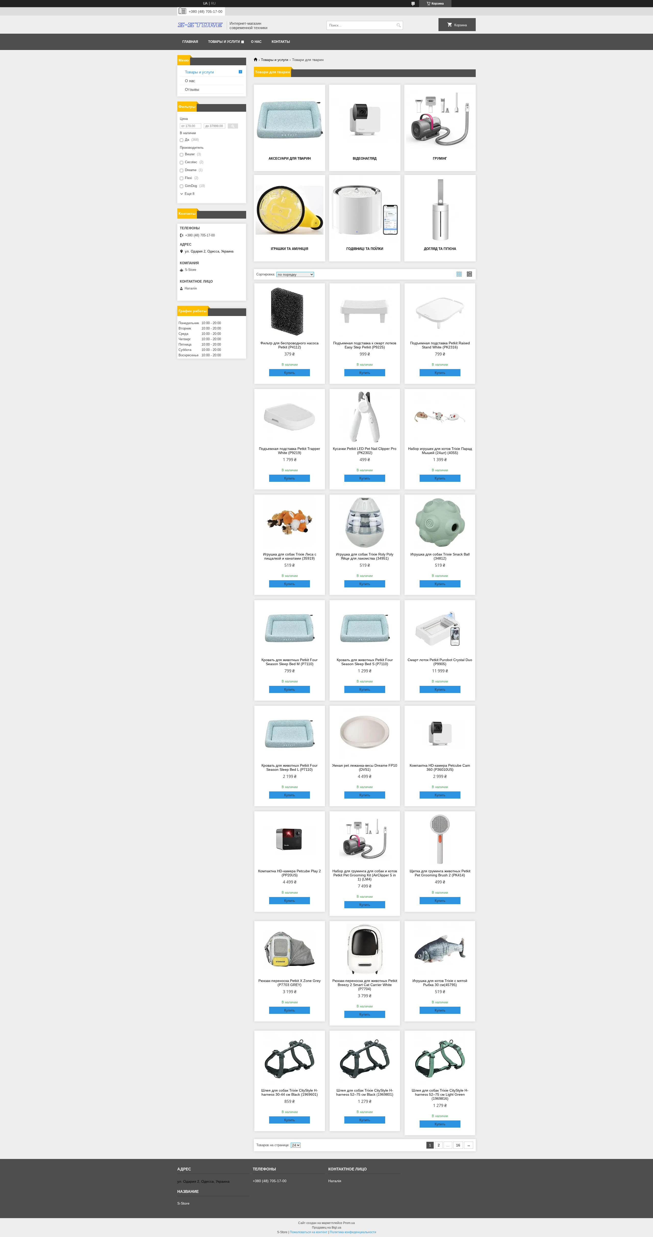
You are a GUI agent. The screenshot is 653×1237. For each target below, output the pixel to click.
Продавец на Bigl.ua (326, 1227)
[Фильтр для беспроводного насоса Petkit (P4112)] (289, 311)
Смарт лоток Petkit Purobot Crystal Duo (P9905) (440, 662)
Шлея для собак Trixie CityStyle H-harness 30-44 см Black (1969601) (289, 1092)
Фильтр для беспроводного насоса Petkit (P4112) (289, 345)
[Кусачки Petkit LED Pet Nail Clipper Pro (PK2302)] (365, 417)
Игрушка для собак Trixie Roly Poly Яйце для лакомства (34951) (364, 556)
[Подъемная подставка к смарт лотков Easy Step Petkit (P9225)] (365, 311)
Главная (190, 42)
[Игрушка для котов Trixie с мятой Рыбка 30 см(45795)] (440, 949)
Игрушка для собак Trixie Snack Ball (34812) (440, 556)
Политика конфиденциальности (353, 1232)
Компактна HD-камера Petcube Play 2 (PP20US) (289, 873)
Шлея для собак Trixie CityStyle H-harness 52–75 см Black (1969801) (364, 1092)
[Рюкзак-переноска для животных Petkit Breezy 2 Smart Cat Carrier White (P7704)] (365, 949)
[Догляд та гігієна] (440, 210)
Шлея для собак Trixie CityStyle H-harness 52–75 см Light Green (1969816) (440, 1094)
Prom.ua (349, 1223)
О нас (256, 42)
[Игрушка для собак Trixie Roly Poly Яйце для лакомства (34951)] (365, 522)
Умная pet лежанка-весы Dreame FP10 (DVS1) (364, 767)
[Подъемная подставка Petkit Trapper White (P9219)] (289, 417)
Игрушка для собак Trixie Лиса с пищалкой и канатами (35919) (289, 556)
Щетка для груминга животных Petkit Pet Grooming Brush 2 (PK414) (440, 873)
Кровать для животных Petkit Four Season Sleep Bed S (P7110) (365, 662)
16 (458, 1145)
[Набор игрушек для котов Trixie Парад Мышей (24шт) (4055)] (440, 417)
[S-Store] (200, 25)
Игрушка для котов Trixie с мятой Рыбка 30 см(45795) (439, 983)
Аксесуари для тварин (290, 158)
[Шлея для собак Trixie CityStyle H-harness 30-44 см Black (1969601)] (289, 1058)
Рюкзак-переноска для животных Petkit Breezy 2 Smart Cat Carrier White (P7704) (364, 985)
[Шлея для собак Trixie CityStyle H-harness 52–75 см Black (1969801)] (365, 1058)
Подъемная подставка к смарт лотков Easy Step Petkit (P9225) (364, 345)
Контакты (281, 42)
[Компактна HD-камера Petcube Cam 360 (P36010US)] (440, 733)
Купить (289, 373)
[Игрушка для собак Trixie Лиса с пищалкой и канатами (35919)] (289, 522)
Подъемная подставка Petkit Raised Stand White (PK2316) (440, 345)
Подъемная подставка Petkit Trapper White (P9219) (289, 451)
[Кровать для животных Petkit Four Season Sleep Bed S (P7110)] (365, 628)
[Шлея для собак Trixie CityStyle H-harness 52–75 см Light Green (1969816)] (440, 1058)
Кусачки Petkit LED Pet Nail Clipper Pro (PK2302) (364, 451)
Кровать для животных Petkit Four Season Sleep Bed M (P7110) (289, 662)
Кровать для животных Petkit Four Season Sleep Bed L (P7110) (289, 767)
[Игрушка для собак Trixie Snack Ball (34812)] (440, 522)
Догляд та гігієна (440, 249)
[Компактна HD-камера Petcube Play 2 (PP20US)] (289, 839)
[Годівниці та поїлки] (364, 210)
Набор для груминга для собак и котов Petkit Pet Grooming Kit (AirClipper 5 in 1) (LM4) (364, 875)
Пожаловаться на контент (309, 1232)
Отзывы (192, 89)
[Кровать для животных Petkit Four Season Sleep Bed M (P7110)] (289, 628)
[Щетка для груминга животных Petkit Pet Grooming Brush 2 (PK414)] (440, 839)
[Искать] (398, 25)
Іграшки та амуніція (289, 249)
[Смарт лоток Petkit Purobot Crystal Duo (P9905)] (440, 628)
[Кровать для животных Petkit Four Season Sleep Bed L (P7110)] (289, 733)
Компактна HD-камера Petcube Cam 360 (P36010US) (440, 767)
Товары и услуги (224, 42)
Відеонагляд (364, 158)
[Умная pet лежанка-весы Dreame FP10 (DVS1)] (365, 733)
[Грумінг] (440, 120)
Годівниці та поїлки (364, 249)
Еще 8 (189, 194)
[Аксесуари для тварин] (289, 120)
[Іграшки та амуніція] (289, 210)
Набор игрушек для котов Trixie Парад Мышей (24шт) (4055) (440, 451)
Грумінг (440, 158)
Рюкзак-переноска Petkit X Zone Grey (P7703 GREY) (289, 983)
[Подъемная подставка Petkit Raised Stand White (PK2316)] (440, 311)
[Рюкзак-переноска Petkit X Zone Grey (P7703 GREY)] (289, 949)
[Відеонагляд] (364, 120)
